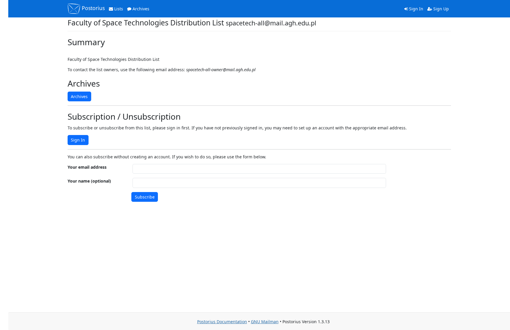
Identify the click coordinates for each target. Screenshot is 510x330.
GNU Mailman (265, 321)
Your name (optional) (89, 181)
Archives (140, 9)
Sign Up (440, 9)
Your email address (87, 167)
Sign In (415, 9)
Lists (118, 9)
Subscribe (145, 197)
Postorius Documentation (222, 321)
